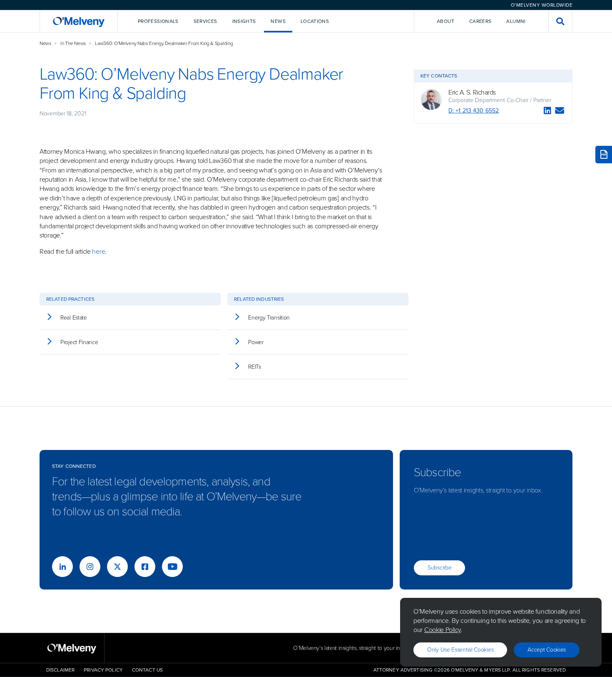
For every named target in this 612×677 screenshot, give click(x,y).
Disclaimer (60, 670)
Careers (480, 21)
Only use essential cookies (460, 649)
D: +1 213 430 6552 (473, 110)
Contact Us (147, 670)
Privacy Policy (103, 670)
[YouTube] (172, 566)
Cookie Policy (442, 630)
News (46, 43)
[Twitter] (117, 566)
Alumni (515, 21)
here (98, 251)
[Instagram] (90, 566)
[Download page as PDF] (603, 154)
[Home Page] (78, 21)
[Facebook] (144, 566)
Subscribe (439, 567)
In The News (73, 43)
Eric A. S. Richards (472, 92)
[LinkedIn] (547, 112)
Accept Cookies (546, 649)
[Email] (559, 112)
